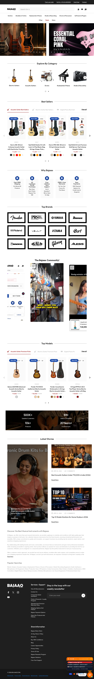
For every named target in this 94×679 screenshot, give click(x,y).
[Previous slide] (9, 77)
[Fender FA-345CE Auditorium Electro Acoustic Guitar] (37, 369)
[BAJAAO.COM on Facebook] (8, 592)
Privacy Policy (35, 648)
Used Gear (76, 2)
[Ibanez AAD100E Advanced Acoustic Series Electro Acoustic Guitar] (16, 369)
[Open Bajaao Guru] (90, 675)
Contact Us (34, 592)
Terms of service (26, 675)
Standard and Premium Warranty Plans (37, 604)
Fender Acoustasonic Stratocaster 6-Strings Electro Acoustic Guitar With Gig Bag (57, 389)
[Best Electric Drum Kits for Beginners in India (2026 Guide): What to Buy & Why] (27, 483)
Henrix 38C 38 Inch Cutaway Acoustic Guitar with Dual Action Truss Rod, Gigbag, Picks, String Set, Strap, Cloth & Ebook (16, 147)
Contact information (43, 675)
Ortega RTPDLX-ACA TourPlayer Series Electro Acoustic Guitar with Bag (77, 389)
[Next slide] (85, 77)
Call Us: (64, 2)
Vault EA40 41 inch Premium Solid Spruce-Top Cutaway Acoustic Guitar (77, 147)
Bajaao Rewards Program (38, 654)
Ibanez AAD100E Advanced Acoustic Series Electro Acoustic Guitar (16, 389)
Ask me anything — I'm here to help (80, 668)
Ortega (77, 384)
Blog (32, 642)
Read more (14, 518)
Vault (36, 142)
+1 (43, 155)
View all (84, 109)
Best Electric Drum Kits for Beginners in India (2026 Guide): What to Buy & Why (23, 511)
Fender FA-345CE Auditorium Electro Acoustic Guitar (37, 389)
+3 (22, 155)
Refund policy (10, 675)
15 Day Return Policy (37, 634)
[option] (47, 292)
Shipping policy (34, 675)
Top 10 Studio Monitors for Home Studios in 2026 (69, 517)
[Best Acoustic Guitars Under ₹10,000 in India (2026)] (71, 456)
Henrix (16, 142)
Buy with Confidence (37, 639)
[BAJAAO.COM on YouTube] (8, 597)
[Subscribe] (83, 595)
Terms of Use (35, 651)
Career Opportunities (37, 645)
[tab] (45, 91)
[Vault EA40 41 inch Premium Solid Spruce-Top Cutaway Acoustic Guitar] (77, 127)
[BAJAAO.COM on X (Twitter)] (13, 592)
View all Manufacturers (37, 589)
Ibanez (16, 384)
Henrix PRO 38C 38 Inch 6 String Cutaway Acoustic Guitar (57, 147)
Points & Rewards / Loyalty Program (38, 599)
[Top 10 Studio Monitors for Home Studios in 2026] (71, 499)
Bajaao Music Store (36, 631)
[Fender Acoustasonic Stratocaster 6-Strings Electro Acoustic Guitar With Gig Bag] (57, 369)
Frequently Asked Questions (36, 595)
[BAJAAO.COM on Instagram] (18, 592)
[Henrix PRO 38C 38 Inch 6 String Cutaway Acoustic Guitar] (57, 127)
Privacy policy (18, 675)
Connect (84, 2)
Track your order (49, 2)
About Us (33, 637)
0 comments (32, 504)
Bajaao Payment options (38, 612)
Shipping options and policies (37, 608)
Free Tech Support (36, 660)
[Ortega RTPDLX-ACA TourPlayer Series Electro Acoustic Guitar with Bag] (77, 369)
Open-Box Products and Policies (38, 616)
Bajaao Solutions (36, 657)
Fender (37, 384)
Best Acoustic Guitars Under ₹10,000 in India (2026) (71, 475)
